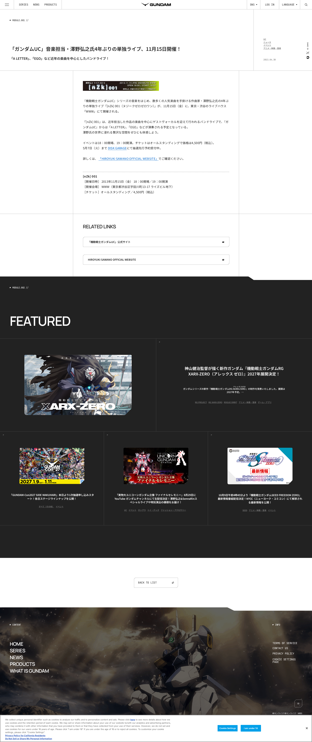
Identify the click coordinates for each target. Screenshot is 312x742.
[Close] (306, 728)
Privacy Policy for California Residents (25, 735)
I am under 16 (251, 728)
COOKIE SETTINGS (287, 661)
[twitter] (307, 52)
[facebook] (307, 57)
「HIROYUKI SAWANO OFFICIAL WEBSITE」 (128, 158)
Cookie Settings (227, 728)
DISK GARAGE (117, 148)
